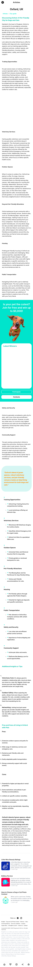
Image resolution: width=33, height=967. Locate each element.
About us (20, 925)
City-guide (13, 13)
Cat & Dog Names (5, 923)
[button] (3, 2)
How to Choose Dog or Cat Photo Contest (13, 954)
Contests (16, 397)
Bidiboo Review (25, 952)
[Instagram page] (21, 918)
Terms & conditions (15, 923)
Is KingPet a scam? (12, 925)
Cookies (23, 923)
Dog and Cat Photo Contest (12, 921)
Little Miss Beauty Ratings (8, 956)
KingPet (3, 921)
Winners (22, 921)
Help (26, 921)
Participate (16, 392)
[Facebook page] (17, 918)
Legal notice (4, 925)
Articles (5, 13)
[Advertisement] (16, 109)
